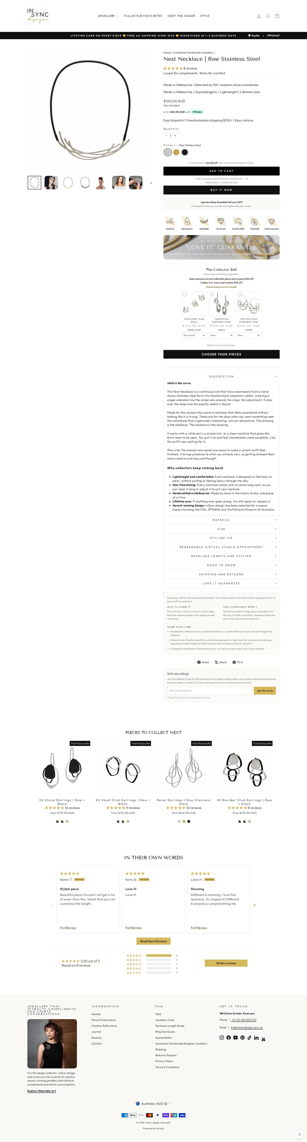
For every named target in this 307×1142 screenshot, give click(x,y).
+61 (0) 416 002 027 (243, 1019)
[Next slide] (254, 905)
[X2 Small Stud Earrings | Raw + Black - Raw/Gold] (128, 821)
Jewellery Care (164, 1020)
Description (221, 376)
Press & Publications (103, 1020)
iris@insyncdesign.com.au (247, 1027)
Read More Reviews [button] (153, 941)
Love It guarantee (221, 583)
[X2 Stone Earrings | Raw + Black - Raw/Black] (57, 821)
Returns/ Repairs (165, 1055)
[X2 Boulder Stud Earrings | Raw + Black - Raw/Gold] (249, 821)
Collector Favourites (143, 16)
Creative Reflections (104, 1025)
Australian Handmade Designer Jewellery (181, 1043)
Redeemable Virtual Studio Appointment (221, 547)
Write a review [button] (226, 963)
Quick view (62, 792)
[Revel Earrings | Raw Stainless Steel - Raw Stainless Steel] (179, 821)
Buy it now (222, 189)
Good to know (221, 565)
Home (167, 52)
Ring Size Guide (165, 1031)
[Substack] (263, 1039)
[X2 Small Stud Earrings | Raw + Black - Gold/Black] (123, 821)
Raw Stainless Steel (167, 152)
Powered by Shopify (153, 1128)
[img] (69, 873)
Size (221, 529)
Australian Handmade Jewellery (193, 52)
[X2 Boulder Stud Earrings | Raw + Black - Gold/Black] (244, 821)
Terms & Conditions (167, 1067)
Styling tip (221, 538)
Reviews (96, 1037)
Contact (96, 1043)
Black (184, 152)
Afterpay (197, 111)
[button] (173, 68)
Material (221, 520)
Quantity (171, 128)
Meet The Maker (181, 16)
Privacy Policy (164, 1061)
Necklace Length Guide (169, 1025)
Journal (96, 1031)
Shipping (160, 1049)
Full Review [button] (68, 928)
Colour (182, 145)
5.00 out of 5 (90, 961)
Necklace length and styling (221, 556)
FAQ (158, 1014)
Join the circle (265, 690)
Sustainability (163, 1037)
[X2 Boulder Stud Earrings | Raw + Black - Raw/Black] (240, 821)
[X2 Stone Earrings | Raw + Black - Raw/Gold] (67, 821)
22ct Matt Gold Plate (176, 152)
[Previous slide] (52, 905)
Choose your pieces (221, 354)
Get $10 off (211, 162)
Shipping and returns (221, 574)
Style (204, 16)
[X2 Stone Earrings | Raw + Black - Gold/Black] (62, 821)
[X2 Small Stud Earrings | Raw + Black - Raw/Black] (118, 821)
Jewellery (107, 16)
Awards (96, 1014)
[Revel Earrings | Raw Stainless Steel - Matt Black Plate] (188, 821)
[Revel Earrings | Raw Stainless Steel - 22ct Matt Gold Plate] (184, 821)
